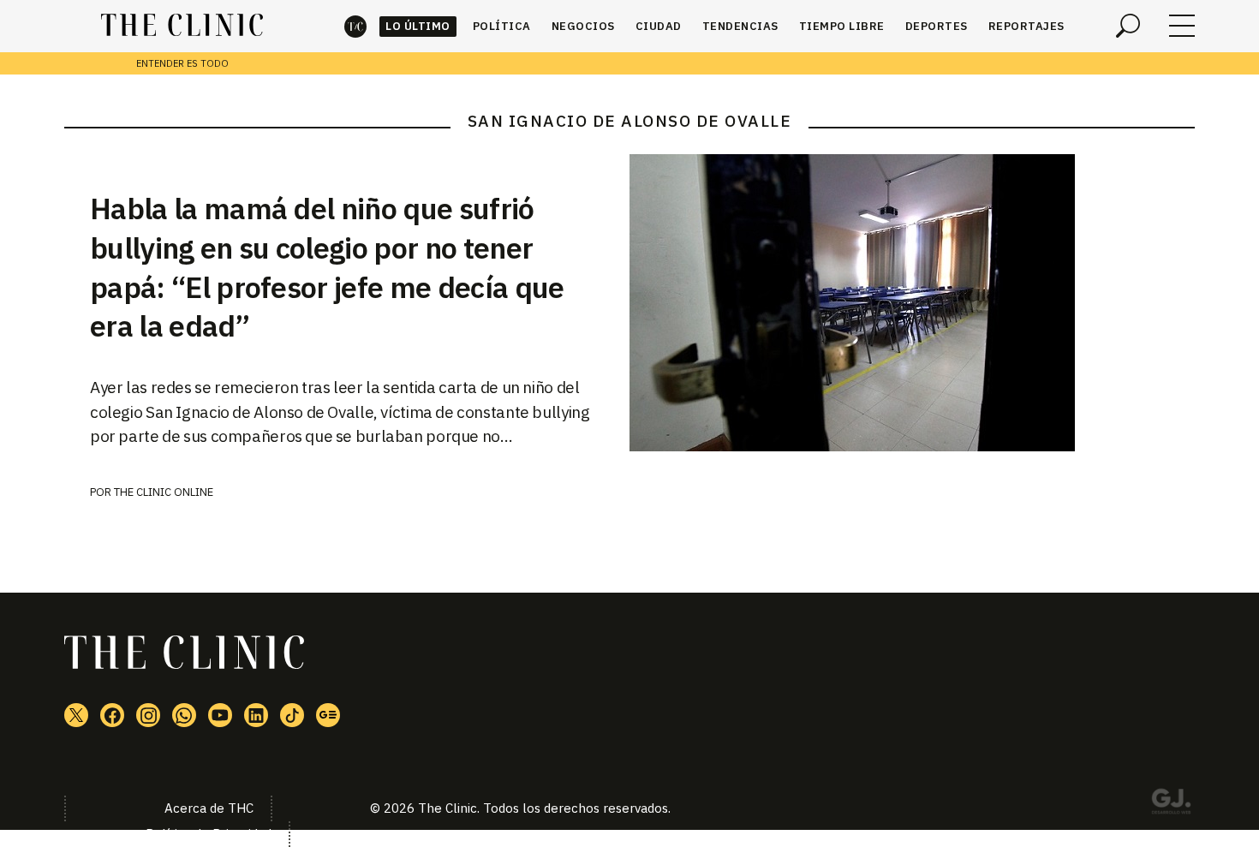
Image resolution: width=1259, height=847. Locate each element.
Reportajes (1026, 26)
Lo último (417, 26)
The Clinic (355, 26)
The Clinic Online (163, 492)
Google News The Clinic (328, 715)
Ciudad (658, 26)
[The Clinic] (182, 26)
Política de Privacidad (208, 834)
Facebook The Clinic (112, 715)
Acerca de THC (209, 808)
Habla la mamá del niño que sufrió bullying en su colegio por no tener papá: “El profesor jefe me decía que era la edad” (327, 267)
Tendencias (740, 26)
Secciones (1182, 26)
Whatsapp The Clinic (184, 715)
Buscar (1128, 26)
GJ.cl (1170, 804)
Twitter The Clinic (76, 715)
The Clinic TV (220, 715)
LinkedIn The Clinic (256, 715)
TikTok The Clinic (292, 715)
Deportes (936, 26)
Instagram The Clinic (148, 715)
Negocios (583, 26)
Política (502, 26)
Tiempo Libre (842, 26)
